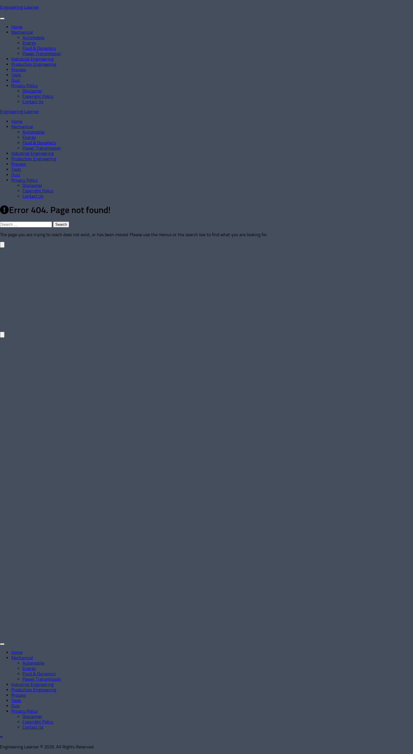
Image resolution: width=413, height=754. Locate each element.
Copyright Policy (37, 96)
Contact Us (32, 101)
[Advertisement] (168, 287)
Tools (16, 75)
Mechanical (22, 32)
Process (18, 69)
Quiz (15, 80)
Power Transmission (41, 53)
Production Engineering (33, 64)
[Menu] (2, 18)
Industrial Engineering (32, 59)
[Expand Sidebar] (2, 245)
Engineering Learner (19, 7)
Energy (29, 43)
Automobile (33, 37)
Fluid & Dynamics (39, 48)
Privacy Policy (24, 85)
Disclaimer (32, 91)
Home (16, 27)
